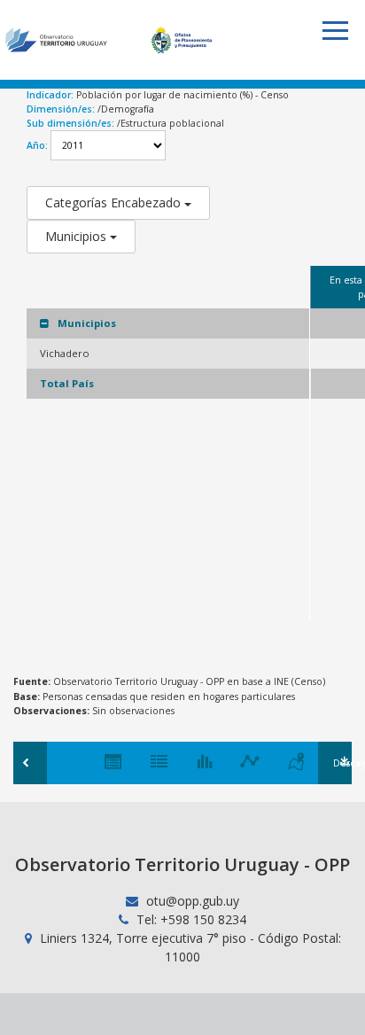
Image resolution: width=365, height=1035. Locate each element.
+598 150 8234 (203, 919)
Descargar (342, 763)
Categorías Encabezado (114, 202)
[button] (334, 30)
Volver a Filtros (30, 763)
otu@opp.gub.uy (191, 900)
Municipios (77, 236)
